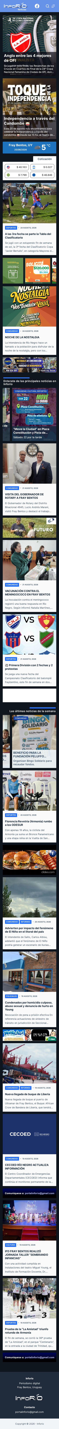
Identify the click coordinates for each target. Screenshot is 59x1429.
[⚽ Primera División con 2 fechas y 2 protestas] (29, 634)
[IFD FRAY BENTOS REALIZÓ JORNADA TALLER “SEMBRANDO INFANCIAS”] (29, 1220)
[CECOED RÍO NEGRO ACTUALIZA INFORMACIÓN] (29, 1134)
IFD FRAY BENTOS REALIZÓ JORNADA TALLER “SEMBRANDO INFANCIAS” (26, 1255)
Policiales (11, 996)
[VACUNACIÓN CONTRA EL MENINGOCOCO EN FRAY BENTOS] (29, 560)
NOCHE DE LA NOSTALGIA (22, 337)
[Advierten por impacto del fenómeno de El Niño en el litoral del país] (29, 897)
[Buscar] (47, 6)
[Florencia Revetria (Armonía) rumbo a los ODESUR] (29, 790)
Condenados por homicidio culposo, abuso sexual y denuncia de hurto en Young (29, 1006)
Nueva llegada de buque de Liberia (27, 1094)
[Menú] (53, 6)
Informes (25, 922)
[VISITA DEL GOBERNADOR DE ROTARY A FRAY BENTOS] (29, 463)
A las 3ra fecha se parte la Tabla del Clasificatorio (28, 235)
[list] (29, 414)
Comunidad (12, 331)
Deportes (11, 228)
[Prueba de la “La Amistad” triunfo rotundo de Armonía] (29, 1298)
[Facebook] (37, 6)
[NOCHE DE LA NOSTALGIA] (29, 306)
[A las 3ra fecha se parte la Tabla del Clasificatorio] (29, 203)
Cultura (10, 1245)
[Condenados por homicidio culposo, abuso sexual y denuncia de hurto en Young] (29, 972)
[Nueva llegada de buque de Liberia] (29, 1063)
